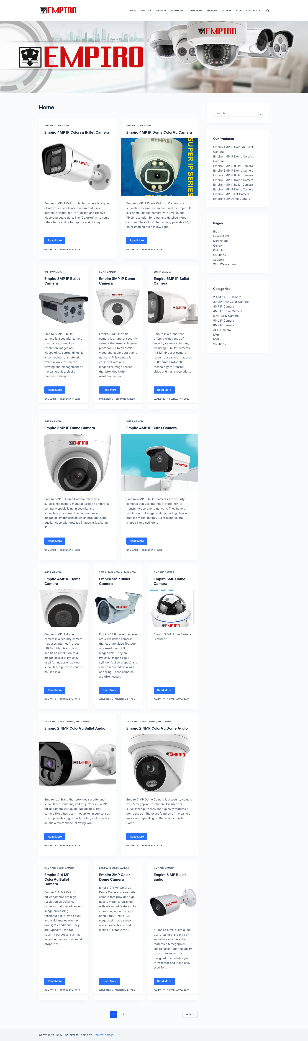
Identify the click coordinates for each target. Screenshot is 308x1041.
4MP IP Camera (135, 421)
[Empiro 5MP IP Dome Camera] (77, 462)
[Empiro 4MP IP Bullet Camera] (159, 462)
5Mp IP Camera (162, 271)
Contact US (221, 236)
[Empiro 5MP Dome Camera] (173, 608)
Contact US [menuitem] (253, 10)
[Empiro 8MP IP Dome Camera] (118, 307)
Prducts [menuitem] (161, 10)
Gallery (218, 245)
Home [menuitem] (132, 10)
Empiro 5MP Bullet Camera (231, 194)
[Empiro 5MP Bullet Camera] (118, 608)
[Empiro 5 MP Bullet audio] (173, 903)
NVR (216, 339)
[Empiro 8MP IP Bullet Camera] (63, 307)
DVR (216, 334)
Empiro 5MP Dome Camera (231, 198)
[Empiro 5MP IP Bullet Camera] (173, 307)
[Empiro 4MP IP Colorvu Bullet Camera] (77, 167)
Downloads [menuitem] (195, 10)
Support (218, 259)
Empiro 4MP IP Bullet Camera (151, 428)
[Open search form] (267, 10)
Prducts (218, 250)
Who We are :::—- (225, 264)
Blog (216, 231)
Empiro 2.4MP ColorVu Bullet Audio (74, 728)
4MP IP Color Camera (57, 125)
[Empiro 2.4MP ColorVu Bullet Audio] (77, 763)
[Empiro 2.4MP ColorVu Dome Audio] (159, 763)
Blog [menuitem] (239, 10)
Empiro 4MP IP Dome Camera (233, 189)
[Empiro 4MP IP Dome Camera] (63, 608)
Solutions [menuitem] (177, 10)
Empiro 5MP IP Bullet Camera (233, 175)
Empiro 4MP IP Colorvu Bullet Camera (76, 132)
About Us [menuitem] (146, 10)
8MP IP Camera (53, 271)
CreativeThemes (103, 1035)
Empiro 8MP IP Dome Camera (233, 170)
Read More (55, 240)
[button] (5, 57)
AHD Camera (128, 572)
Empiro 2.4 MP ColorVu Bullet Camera (57, 879)
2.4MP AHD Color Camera (59, 721)
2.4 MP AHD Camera (227, 297)
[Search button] (259, 113)
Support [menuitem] (212, 10)
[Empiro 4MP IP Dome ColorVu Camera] (159, 167)
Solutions (219, 255)
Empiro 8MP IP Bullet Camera (233, 166)
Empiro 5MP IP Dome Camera (69, 428)
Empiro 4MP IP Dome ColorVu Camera (159, 132)
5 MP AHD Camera (109, 572)
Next (188, 1014)
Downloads (220, 240)
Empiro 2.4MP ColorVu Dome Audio (157, 728)
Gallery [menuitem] (227, 10)
